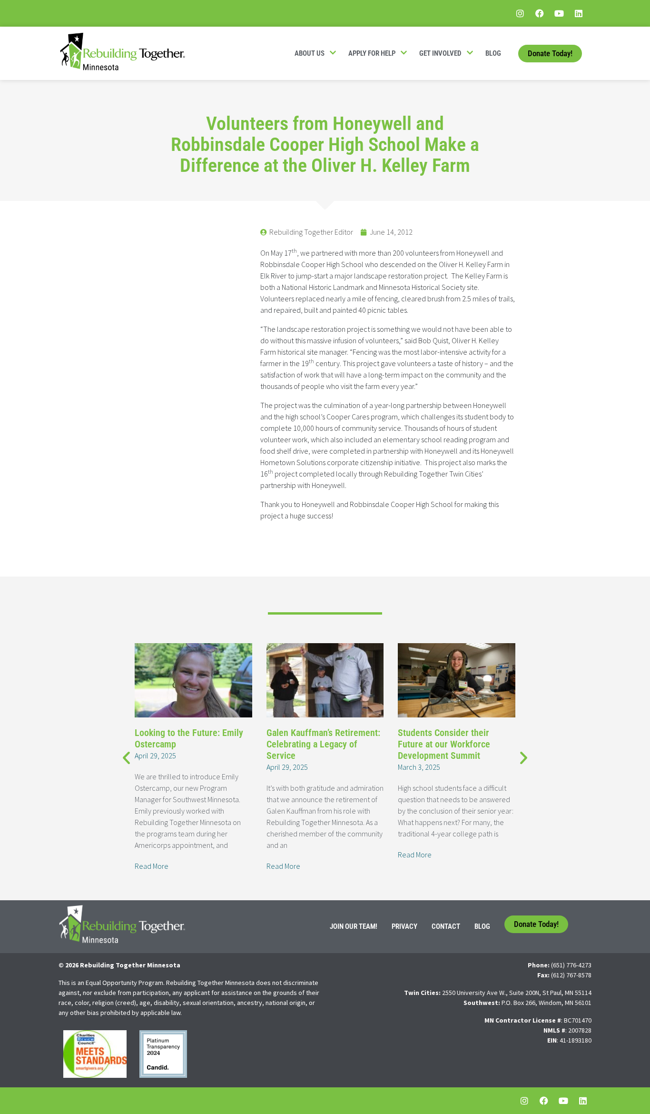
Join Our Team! (353, 926)
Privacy (404, 926)
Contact (446, 926)
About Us (310, 53)
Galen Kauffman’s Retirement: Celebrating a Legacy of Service (323, 744)
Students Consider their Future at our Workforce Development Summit (444, 744)
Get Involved (440, 53)
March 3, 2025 (419, 767)
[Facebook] (539, 13)
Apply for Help (371, 53)
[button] (126, 757)
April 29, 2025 (155, 755)
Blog (493, 53)
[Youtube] (559, 13)
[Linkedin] (578, 13)
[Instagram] (520, 13)
